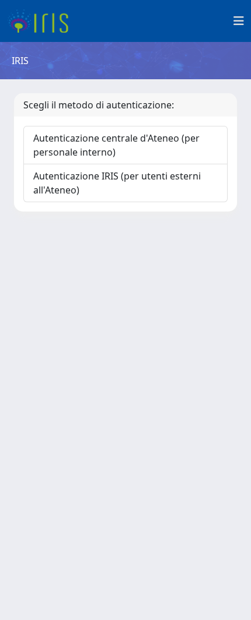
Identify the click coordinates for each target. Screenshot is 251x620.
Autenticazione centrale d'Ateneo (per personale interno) (116, 145)
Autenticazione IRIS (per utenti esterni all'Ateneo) (117, 183)
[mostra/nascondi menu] (238, 21)
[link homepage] (42, 21)
